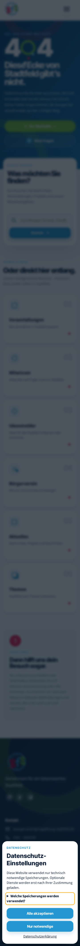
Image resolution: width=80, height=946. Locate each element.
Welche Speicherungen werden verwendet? (33, 899)
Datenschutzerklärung (40, 936)
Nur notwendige (40, 926)
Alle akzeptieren (40, 913)
